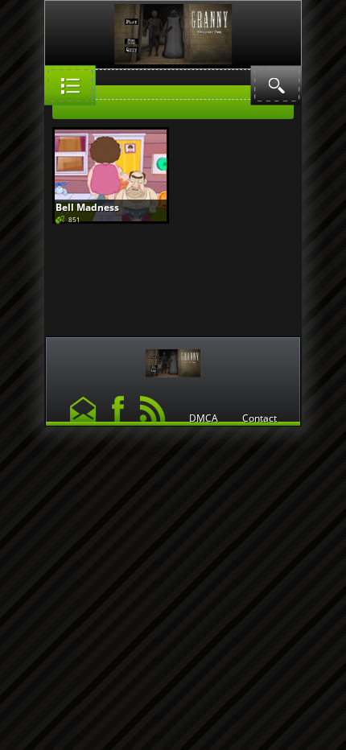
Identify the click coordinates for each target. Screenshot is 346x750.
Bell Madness (87, 207)
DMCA (203, 418)
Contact (259, 418)
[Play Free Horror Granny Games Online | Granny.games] (173, 359)
